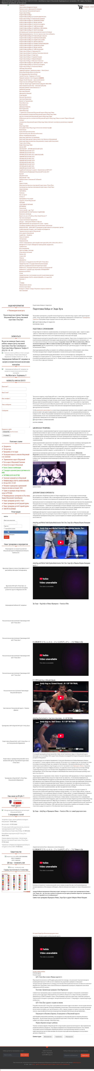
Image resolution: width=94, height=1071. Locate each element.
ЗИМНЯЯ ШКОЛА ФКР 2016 (27, 168)
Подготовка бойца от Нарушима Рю (29, 51)
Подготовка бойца (24, 13)
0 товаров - (88, 7)
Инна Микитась (23, 103)
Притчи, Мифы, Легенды (26, 250)
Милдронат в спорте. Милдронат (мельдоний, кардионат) (36, 244)
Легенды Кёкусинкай (25, 68)
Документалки (23, 175)
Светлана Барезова (25, 99)
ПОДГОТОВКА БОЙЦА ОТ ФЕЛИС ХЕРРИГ (30, 22)
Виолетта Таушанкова (26, 101)
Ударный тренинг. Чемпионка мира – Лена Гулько (34, 70)
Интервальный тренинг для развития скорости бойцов (35, 32)
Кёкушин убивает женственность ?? (30, 87)
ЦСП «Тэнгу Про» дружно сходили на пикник (49, 1003)
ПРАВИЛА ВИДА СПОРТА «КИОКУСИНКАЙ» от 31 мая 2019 (35, 277)
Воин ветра (22, 129)
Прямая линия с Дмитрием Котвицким (30, 9)
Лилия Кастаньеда (24, 89)
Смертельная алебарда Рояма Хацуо (30, 82)
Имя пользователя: (9, 520)
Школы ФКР (22, 147)
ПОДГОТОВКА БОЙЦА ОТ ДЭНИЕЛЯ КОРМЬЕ (31, 20)
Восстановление (24, 248)
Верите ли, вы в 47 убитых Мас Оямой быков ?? (33, 216)
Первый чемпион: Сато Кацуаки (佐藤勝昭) (31, 78)
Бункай (21, 174)
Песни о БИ (22, 254)
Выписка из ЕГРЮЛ (24, 271)
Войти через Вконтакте (16, 532)
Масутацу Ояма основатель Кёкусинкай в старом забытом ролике (38, 141)
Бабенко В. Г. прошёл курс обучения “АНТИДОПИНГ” (34, 269)
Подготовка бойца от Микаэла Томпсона (31, 61)
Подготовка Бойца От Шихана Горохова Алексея (33, 53)
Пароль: (6, 526)
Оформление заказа (25, 285)
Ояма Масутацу (23, 110)
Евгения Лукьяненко (25, 97)
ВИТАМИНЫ (22, 206)
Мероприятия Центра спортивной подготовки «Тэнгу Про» (36, 185)
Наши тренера (23, 189)
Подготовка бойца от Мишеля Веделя (30, 59)
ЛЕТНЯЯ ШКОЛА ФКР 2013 (26, 158)
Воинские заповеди (25, 214)
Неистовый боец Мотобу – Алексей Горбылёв (32, 85)
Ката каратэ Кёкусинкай (26, 233)
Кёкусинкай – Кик (24, 177)
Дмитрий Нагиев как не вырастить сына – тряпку (33, 223)
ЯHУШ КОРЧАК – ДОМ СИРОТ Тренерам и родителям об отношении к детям (41, 227)
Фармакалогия (23, 241)
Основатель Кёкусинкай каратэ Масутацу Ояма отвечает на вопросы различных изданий (46, 122)
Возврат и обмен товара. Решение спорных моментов (35, 288)
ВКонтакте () (47, 1036)
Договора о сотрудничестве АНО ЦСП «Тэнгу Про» (34, 262)
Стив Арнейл (23, 95)
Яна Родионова (23, 108)
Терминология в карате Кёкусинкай (29, 231)
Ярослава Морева (24, 91)
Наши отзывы (23, 183)
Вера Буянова (23, 105)
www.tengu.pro (77, 1062)
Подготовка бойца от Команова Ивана (30, 66)
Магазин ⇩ (22, 279)
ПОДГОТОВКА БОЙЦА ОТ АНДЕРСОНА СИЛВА (32, 40)
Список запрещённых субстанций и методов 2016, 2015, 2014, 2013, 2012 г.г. (41, 242)
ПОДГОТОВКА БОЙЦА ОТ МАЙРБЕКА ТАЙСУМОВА (33, 28)
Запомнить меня (10, 528)
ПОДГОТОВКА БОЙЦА (25, 15)
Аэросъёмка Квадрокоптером (28, 7)
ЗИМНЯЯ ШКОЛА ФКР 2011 (27, 151)
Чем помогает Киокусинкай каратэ (29, 11)
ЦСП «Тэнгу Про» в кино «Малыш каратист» (49, 977)
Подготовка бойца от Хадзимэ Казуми (30, 57)
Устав (21, 273)
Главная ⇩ (22, 5)
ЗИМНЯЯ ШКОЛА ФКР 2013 (27, 156)
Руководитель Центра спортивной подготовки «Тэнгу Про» (36, 187)
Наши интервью (24, 237)
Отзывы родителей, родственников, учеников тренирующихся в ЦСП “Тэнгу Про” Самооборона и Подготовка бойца (15, 829)
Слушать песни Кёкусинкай (27, 200)
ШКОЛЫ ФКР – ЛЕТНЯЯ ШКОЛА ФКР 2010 (31, 149)
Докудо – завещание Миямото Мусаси (30, 221)
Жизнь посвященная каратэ (27, 135)
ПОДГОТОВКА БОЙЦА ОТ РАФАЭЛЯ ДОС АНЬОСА (33, 36)
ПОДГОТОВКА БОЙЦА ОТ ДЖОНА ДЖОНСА (31, 41)
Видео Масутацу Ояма (25, 145)
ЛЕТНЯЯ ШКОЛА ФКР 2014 (26, 162)
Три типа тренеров (25, 218)
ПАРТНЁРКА (22, 191)
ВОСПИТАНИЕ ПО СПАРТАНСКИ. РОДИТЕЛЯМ (32, 212)
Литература (23, 239)
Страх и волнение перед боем (28, 220)
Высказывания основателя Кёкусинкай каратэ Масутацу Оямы (37, 114)
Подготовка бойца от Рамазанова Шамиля (32, 18)
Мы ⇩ (21, 181)
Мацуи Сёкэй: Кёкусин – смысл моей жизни (31, 80)
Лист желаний (23, 290)
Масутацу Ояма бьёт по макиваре (29, 137)
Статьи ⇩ (22, 197)
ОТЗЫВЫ (21, 283)
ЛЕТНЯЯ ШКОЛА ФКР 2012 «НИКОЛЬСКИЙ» (31, 154)
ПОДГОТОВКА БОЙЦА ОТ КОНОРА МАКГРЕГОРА (32, 16)
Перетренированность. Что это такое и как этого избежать (37, 34)
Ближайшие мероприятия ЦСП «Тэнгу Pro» (14, 833)
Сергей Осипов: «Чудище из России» (30, 76)
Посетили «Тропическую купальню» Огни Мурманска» (52, 990)
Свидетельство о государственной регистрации (33, 264)
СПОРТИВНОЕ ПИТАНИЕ (26, 204)
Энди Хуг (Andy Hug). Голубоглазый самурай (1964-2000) (35, 83)
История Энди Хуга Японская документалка (45, 933)
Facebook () (59, 1036)
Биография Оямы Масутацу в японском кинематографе (35, 128)
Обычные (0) (69, 1036)
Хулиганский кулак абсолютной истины (30, 133)
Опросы (21, 258)
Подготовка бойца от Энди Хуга (28, 55)
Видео (21, 124)
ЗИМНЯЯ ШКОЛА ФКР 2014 (27, 160)
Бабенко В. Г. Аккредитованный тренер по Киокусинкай (35, 267)
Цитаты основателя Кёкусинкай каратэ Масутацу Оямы (35, 116)
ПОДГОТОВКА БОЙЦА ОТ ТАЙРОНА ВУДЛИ (31, 26)
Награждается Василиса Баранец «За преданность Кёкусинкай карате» (58, 1013)
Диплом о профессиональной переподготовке (33, 265)
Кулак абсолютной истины (27, 131)
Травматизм (23, 246)
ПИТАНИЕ (22, 202)
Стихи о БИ (22, 256)
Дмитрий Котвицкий (25, 93)
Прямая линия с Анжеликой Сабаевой (30, 179)
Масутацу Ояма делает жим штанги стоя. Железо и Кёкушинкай (38, 139)
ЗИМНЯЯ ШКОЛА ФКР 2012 (27, 152)
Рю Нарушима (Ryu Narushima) (28, 74)
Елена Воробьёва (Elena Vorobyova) (29, 72)
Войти (6, 537)
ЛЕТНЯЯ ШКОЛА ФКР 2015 (26, 166)
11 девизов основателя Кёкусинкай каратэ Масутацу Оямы (36, 112)
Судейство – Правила (25, 235)
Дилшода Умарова (24, 107)
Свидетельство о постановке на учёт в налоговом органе (36, 275)
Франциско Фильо (78, 766)
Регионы (21, 193)
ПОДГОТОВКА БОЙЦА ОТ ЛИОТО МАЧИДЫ (31, 30)
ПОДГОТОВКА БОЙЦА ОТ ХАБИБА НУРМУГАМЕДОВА (34, 43)
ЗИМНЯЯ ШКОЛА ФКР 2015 (27, 164)
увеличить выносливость (44, 410)
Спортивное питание (25, 252)
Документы (22, 260)
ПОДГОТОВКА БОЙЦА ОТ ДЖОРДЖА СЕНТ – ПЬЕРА (33, 62)
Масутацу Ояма (23, 126)
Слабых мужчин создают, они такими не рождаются (34, 229)
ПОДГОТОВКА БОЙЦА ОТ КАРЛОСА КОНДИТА (32, 24)
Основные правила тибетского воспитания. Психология (35, 225)
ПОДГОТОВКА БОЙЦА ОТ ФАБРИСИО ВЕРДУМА (32, 38)
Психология (22, 208)
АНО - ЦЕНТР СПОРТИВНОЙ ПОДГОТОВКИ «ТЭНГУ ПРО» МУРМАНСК (50, 1064)
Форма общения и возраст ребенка (46, 1023)
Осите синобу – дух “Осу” (26, 210)
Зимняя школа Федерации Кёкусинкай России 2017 (34, 172)
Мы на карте (23, 195)
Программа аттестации (26, 198)
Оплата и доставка (25, 287)
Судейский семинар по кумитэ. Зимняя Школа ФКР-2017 (35, 170)
